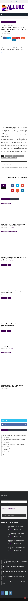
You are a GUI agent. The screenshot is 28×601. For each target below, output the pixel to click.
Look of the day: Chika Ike (7, 346)
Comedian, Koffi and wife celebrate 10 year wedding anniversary (12, 291)
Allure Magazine (4, 203)
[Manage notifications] (25, 598)
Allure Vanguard (8, 155)
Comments (15, 522)
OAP (15, 157)
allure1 (13, 227)
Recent (3, 522)
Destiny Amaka (20, 155)
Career (14, 155)
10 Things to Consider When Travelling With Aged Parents (13, 18)
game (3, 157)
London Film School (9, 157)
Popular (8, 522)
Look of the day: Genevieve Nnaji (17, 177)
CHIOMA (10, 529)
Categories (3, 499)
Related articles (5, 199)
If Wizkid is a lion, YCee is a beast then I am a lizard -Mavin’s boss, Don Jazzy (12, 385)
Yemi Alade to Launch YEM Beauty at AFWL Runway (12, 16)
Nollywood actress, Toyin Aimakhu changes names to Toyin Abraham (12, 324)
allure (10, 550)
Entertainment (10, 231)
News (9, 203)
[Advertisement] (14, 407)
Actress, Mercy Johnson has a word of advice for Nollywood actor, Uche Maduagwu (13, 258)
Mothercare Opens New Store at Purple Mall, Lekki (16, 541)
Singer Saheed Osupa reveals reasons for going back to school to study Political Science (13, 225)
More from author (14, 199)
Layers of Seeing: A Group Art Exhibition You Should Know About (16, 548)
